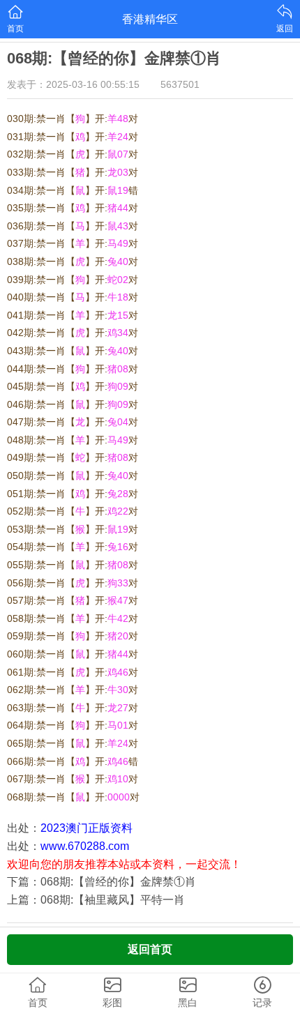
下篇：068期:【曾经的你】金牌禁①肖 (101, 882)
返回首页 (150, 949)
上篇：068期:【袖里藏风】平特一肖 (96, 900)
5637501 (180, 84)
